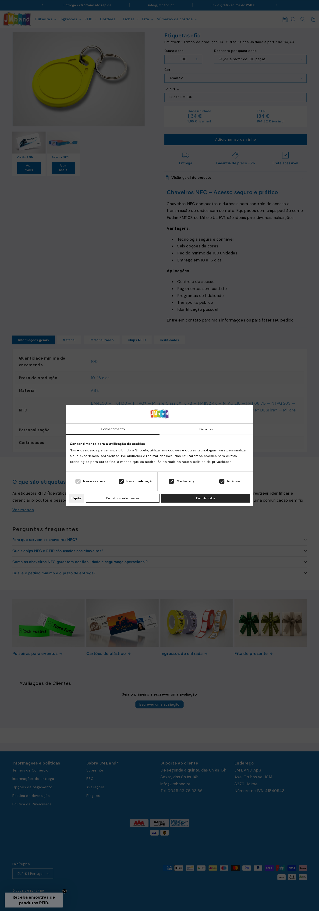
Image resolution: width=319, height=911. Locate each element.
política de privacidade (212, 462)
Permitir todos (205, 498)
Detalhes (206, 429)
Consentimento (113, 429)
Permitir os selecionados (122, 498)
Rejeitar (76, 498)
